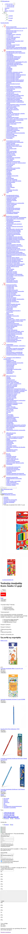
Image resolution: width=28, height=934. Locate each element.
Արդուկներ (9, 350)
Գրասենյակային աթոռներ (12, 196)
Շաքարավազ (9, 414)
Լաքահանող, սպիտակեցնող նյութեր (15, 264)
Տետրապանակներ (11, 169)
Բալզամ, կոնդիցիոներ (11, 330)
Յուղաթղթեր (9, 428)
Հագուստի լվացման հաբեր (13, 262)
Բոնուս (5, 805)
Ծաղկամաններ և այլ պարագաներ (15, 203)
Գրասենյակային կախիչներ (13, 208)
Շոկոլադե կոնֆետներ (11, 421)
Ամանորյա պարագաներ (12, 483)
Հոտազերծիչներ (10, 322)
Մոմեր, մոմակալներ (11, 482)
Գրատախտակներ (11, 121)
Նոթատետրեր (9, 55)
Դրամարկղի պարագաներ (13, 130)
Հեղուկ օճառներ (10, 269)
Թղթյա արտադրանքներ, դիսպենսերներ (16, 217)
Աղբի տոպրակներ (11, 278)
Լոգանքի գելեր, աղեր (11, 286)
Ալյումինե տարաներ (11, 395)
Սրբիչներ (8, 455)
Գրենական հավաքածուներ (13, 161)
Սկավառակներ (10, 366)
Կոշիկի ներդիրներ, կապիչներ (13, 340)
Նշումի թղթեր (9, 35)
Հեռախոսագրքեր (10, 60)
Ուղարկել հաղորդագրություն (7, 844)
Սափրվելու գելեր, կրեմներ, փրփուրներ (16, 319)
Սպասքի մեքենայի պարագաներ (14, 245)
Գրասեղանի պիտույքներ (12, 109)
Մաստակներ (9, 422)
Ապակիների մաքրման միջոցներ (14, 236)
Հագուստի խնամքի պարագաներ (14, 265)
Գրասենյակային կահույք (12, 195)
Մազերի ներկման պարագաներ (14, 333)
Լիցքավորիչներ (10, 371)
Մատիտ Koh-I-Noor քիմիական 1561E (10, 729)
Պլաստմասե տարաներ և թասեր (14, 403)
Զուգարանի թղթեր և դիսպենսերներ (15, 218)
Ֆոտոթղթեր (9, 33)
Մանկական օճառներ (11, 271)
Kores (4, 503)
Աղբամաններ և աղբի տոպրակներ (15, 275)
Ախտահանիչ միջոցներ (12, 280)
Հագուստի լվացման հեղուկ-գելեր (14, 258)
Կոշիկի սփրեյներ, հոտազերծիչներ (14, 337)
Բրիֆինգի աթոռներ (11, 199)
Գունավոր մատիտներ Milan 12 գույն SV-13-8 (12, 668)
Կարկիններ (9, 170)
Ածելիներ (8, 317)
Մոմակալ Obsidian (11, 485)
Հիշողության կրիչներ (11, 364)
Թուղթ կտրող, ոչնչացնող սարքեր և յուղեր (16, 118)
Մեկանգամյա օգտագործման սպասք (15, 388)
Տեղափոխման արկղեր (12, 449)
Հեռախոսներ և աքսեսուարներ (13, 369)
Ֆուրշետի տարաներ (11, 397)
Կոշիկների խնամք (10, 335)
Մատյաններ (9, 138)
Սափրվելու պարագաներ (12, 315)
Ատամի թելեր (9, 296)
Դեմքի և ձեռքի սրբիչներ (12, 459)
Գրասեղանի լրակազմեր (12, 94)
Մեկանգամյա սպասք (11, 394)
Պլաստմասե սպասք (11, 401)
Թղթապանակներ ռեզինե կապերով (15, 79)
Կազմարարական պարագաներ (14, 98)
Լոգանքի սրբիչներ (11, 457)
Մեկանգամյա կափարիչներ (13, 392)
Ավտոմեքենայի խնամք (12, 282)
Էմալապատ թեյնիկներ (12, 408)
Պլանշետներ (9, 90)
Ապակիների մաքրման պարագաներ (15, 239)
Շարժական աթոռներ (11, 197)
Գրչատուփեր (9, 165)
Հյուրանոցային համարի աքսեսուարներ (16, 474)
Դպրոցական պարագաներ (13, 140)
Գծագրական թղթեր (11, 148)
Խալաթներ (9, 472)
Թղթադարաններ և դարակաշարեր (15, 95)
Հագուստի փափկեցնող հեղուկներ (14, 261)
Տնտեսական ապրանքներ (12, 216)
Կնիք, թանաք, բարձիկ (11, 108)
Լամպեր (8, 435)
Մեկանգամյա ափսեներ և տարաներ (15, 391)
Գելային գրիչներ (10, 153)
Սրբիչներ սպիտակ (11, 470)
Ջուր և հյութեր (9, 409)
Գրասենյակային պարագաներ (14, 51)
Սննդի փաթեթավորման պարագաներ (15, 430)
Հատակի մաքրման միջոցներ (13, 230)
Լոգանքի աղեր (10, 288)
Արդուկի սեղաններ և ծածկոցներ (14, 349)
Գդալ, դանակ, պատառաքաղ (13, 383)
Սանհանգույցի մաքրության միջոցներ (15, 253)
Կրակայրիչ (9, 444)
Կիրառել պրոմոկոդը (6, 932)
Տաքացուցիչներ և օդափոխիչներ (14, 352)
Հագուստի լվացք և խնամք (12, 257)
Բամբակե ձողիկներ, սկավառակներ (15, 299)
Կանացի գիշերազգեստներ (13, 461)
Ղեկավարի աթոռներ (11, 200)
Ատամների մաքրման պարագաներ (15, 291)
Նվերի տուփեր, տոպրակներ (13, 481)
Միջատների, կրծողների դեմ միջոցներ (15, 447)
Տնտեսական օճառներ (11, 273)
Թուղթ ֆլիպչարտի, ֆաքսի (13, 44)
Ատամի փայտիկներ (11, 297)
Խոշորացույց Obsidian (11, 135)
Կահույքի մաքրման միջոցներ (13, 231)
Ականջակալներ (10, 365)
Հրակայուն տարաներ (11, 386)
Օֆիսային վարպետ (11, 432)
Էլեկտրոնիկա (9, 344)
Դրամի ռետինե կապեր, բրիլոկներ (14, 127)
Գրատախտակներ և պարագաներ (14, 120)
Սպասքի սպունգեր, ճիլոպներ (13, 244)
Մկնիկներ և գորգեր (11, 361)
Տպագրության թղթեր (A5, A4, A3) (14, 30)
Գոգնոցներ (9, 166)
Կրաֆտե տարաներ (11, 396)
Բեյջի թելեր (9, 126)
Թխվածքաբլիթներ (11, 418)
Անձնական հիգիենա (11, 284)
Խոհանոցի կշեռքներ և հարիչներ (14, 353)
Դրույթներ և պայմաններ (9, 807)
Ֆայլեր (8, 85)
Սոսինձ (8, 439)
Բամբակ (8, 302)
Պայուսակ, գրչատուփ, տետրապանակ (16, 162)
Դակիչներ (9, 116)
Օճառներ (8, 267)
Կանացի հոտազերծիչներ (12, 323)
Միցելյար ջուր (9, 314)
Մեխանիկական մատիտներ (13, 157)
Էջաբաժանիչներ (10, 89)
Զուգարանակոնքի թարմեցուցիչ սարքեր (16, 254)
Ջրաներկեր (9, 184)
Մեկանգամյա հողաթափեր (13, 469)
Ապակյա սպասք (10, 379)
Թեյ (7, 413)
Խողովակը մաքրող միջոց (12, 251)
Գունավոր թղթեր (10, 42)
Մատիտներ (9, 69)
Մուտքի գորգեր (10, 279)
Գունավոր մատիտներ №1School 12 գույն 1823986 (13, 699)
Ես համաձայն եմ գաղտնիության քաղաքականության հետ (10, 862)
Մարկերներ (9, 68)
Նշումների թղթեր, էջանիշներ (13, 34)
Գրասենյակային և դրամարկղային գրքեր (16, 61)
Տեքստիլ (8, 453)
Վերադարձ (6, 802)
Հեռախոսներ (9, 373)
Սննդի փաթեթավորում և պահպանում (15, 400)
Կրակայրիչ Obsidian (11, 445)
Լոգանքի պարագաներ (12, 290)
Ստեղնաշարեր (10, 360)
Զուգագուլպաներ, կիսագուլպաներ (15, 462)
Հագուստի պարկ (10, 164)
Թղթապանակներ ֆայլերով (13, 83)
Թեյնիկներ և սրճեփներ (12, 404)
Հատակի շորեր (10, 235)
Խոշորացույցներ (10, 134)
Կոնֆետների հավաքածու (12, 417)
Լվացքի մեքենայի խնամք (12, 266)
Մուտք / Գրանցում (9, 10)
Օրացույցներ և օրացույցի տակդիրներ (15, 132)
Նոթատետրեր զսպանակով (13, 58)
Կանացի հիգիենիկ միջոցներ (13, 304)
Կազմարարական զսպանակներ (14, 100)
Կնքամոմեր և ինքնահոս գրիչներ (14, 72)
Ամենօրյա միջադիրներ (12, 305)
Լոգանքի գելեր (10, 287)
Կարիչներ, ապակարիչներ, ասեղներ (15, 113)
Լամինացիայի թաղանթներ (13, 99)
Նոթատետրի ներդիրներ (12, 59)
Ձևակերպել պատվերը (10, 494)
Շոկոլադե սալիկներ (11, 419)
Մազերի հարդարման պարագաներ (15, 354)
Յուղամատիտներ (10, 182)
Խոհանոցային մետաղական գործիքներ (16, 425)
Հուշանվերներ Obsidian (12, 213)
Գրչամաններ (9, 112)
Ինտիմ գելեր (9, 309)
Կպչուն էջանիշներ (11, 38)
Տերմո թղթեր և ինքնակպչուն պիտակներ (16, 48)
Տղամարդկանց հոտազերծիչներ (14, 324)
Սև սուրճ (8, 412)
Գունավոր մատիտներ (11, 179)
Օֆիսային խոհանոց (11, 375)
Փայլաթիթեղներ (10, 427)
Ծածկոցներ (9, 464)
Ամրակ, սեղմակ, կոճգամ (12, 114)
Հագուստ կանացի (10, 460)
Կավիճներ (8, 173)
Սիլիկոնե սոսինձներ (11, 440)
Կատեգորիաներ (5, 22)
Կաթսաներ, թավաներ (11, 384)
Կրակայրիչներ (10, 443)
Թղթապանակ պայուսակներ (13, 86)
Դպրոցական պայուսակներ (13, 168)
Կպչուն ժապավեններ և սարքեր (14, 438)
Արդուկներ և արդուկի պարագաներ (15, 348)
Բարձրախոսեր (10, 367)
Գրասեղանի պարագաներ (13, 105)
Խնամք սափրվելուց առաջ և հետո (14, 321)
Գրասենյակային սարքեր (12, 117)
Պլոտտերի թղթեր (10, 46)
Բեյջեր (8, 125)
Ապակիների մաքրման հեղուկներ (14, 238)
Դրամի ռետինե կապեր (12, 129)
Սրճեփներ (8, 405)
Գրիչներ (8, 67)
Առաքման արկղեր (11, 451)
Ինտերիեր (8, 201)
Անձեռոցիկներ (9, 220)
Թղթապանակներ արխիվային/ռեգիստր (16, 74)
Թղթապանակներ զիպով (12, 78)
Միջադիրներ (9, 308)
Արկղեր (8, 448)
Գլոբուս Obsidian (10, 187)
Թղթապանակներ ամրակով (13, 77)
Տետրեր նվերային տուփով (12, 144)
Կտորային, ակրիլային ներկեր (13, 180)
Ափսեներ (8, 378)
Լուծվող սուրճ (9, 410)
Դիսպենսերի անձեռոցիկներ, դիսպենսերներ (13, 222)
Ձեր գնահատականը (6, 855)
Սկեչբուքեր (9, 147)
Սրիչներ (8, 171)
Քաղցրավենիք (10, 415)
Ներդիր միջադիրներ (11, 306)
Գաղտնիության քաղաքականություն (12, 806)
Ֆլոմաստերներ (10, 178)
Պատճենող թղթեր (10, 39)
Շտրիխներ (9, 70)
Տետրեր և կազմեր (10, 143)
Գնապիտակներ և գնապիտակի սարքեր (16, 47)
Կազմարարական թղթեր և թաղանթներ (16, 104)
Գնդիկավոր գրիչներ (11, 152)
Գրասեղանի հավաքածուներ (13, 96)
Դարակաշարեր (10, 205)
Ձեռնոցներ (9, 243)
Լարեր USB (9, 370)
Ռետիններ (9, 174)
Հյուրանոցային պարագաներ (13, 467)
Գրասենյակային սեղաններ (13, 209)
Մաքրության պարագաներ (13, 233)
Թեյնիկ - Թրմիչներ (11, 406)
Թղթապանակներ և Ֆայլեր (13, 73)
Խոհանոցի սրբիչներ (11, 456)
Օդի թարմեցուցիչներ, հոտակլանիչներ (15, 249)
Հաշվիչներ (9, 110)
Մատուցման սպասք (11, 381)
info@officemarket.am (11, 817)
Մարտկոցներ (9, 434)
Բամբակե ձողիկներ (11, 300)
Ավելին (2, 794)
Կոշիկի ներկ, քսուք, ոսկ (12, 336)
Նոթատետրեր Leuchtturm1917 (13, 63)
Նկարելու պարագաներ (12, 175)
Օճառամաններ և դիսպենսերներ (14, 274)
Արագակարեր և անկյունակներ (14, 87)
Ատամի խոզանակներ (11, 292)
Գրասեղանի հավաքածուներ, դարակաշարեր (13, 92)
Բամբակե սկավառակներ (12, 301)
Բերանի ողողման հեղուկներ (13, 295)
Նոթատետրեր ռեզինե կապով (13, 56)
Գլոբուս (8, 188)
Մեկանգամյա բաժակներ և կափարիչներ (16, 390)
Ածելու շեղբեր (9, 318)
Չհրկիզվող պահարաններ (12, 212)
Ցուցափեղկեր (9, 210)
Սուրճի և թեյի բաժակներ (12, 382)
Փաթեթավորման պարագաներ (14, 478)
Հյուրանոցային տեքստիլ (12, 468)
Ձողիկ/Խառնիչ (10, 399)
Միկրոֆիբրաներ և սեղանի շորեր (14, 229)
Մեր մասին (6, 798)
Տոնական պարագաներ (12, 477)
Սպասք (8, 377)
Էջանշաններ (9, 160)
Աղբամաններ (9, 276)
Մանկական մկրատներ (12, 189)
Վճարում (5, 801)
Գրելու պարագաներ (11, 65)
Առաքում (7, 8)
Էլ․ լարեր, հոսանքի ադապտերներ (15, 436)
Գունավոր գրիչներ (11, 155)
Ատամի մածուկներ (11, 293)
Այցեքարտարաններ (11, 107)
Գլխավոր (5, 497)
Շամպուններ (9, 328)
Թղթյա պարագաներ (11, 26)
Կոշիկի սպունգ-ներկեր (12, 339)
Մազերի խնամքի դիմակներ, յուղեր (15, 331)
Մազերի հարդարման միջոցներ (14, 332)
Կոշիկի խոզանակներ (11, 341)
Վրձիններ (8, 177)
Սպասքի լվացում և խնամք (13, 240)
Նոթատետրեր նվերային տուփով (14, 64)
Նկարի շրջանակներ (11, 204)
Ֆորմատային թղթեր (11, 32)
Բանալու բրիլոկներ (11, 131)
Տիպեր (8, 149)
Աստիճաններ (9, 442)
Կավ (7, 192)
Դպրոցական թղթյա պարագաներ (14, 142)
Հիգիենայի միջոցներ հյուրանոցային (15, 473)
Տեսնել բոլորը (4, 640)
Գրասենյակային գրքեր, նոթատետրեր (15, 52)
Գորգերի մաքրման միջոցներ (13, 234)
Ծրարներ (8, 43)
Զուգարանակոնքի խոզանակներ (14, 252)
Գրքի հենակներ (10, 158)
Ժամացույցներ (10, 206)
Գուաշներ (8, 183)
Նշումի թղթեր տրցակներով (13, 37)
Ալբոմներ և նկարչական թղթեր (14, 146)
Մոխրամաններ (10, 387)
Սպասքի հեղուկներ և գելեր (13, 242)
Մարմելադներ (10, 423)
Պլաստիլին (9, 191)
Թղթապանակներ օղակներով (13, 76)
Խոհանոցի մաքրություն (12, 247)
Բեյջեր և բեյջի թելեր (11, 123)
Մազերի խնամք (10, 327)
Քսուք (7, 313)
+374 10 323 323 (8, 813)
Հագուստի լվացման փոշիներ (13, 260)
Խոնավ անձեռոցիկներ (11, 326)
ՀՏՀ (6, 9)
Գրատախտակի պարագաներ (13, 122)
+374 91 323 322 (9, 4)
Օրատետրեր (9, 54)
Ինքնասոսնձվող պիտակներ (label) (14, 41)
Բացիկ (8, 479)
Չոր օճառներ (9, 270)
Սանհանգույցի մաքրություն (13, 248)
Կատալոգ (6, 498)
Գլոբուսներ (9, 186)
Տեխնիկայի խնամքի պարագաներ (14, 362)
